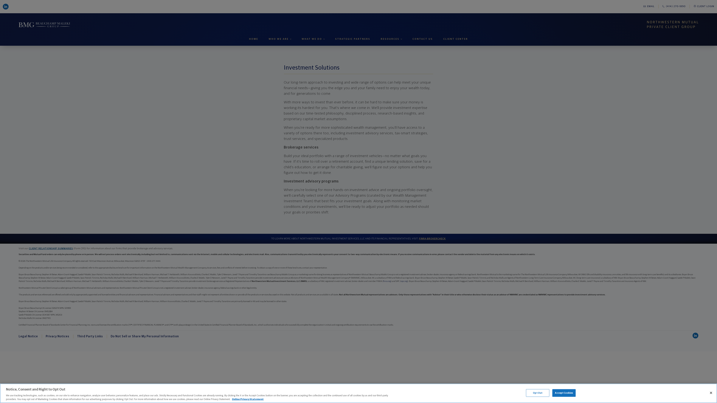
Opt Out (537, 393)
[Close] (711, 393)
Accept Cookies (564, 393)
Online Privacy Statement (248, 399)
